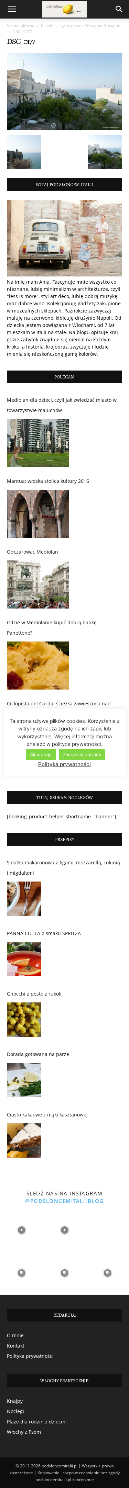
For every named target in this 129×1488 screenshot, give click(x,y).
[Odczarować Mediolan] (38, 584)
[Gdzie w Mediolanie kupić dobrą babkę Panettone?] (38, 665)
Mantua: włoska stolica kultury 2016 (48, 481)
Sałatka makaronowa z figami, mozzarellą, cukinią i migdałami (63, 867)
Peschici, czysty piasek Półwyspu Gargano (80, 26)
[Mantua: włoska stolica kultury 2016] (38, 514)
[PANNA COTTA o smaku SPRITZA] (24, 961)
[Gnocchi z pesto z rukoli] (24, 1021)
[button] (12, 9)
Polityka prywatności (30, 1356)
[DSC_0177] (64, 128)
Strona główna (20, 26)
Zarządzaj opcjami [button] (82, 754)
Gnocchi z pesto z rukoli (34, 993)
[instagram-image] (21, 1230)
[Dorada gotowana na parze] (24, 1082)
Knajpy (15, 1401)
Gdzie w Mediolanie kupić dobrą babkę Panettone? (52, 627)
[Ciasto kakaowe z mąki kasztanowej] (24, 1142)
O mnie (15, 1335)
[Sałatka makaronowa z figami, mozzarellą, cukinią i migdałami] (24, 900)
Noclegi (15, 1411)
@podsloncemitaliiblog (64, 1200)
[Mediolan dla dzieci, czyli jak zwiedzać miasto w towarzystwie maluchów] (38, 443)
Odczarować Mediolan (32, 551)
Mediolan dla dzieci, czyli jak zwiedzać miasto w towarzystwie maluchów (62, 405)
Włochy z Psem (24, 1432)
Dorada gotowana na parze (38, 1054)
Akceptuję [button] (41, 754)
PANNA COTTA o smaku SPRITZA (44, 933)
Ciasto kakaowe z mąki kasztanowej (47, 1114)
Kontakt (15, 1345)
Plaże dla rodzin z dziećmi (37, 1421)
